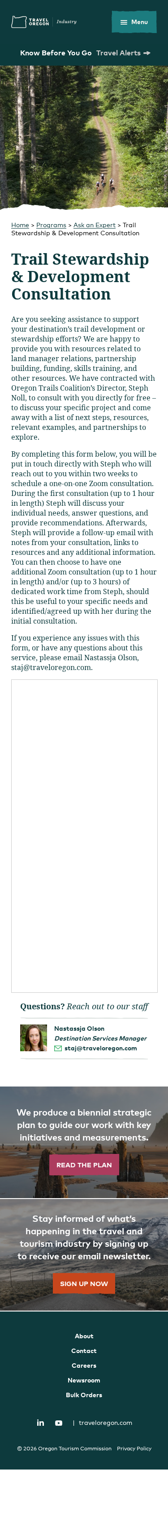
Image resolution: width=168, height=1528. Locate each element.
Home (20, 225)
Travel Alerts (118, 52)
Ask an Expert (94, 225)
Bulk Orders (84, 1395)
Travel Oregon (44, 22)
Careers (84, 1365)
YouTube (58, 1423)
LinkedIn (40, 1422)
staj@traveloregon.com (101, 1048)
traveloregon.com (102, 1422)
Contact (84, 1350)
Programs (51, 225)
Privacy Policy (134, 1448)
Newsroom (84, 1380)
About (84, 1336)
